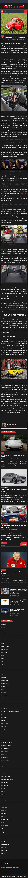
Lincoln (3, 767)
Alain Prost (4, 631)
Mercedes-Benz (6, 776)
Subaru (4, 816)
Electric (4, 692)
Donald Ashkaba (15, 458)
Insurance (4, 733)
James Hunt (5, 736)
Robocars (4, 807)
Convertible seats (10, 420)
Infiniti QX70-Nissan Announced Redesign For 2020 (14, 490)
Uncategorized (5, 844)
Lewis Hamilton (5, 760)
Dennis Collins (5, 683)
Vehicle (4, 847)
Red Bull (4, 801)
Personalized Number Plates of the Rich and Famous (13, 526)
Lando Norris (5, 757)
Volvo (3, 853)
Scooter (4, 810)
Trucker (4, 838)
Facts (6, 523)
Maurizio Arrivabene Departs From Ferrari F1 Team (14, 572)
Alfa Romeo (5, 634)
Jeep (3, 739)
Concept (4, 677)
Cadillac (4, 665)
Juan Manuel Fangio (7, 742)
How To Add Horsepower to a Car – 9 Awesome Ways (4, 543)
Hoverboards (5, 723)
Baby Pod (4, 652)
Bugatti (4, 661)
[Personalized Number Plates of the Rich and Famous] (14, 513)
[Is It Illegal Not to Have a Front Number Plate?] (14, 443)
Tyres (3, 841)
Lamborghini (5, 751)
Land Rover (4, 754)
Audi (3, 643)
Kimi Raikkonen (5, 748)
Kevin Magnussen (6, 745)
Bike (3, 655)
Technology (5, 825)
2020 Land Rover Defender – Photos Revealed (17, 610)
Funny (3, 714)
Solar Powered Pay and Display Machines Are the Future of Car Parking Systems (18, 591)
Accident (4, 624)
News (3, 791)
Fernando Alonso (6, 702)
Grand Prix (4, 717)
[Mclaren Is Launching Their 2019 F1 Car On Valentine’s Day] (5, 602)
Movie (3, 788)
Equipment (4, 696)
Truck (3, 835)
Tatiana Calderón (6, 819)
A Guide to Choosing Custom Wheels (24, 543)
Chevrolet (4, 674)
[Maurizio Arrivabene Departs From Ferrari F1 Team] (14, 560)
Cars (2, 35)
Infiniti (6, 487)
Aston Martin (5, 640)
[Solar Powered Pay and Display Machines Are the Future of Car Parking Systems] (5, 591)
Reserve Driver (5, 804)
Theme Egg (23, 876)
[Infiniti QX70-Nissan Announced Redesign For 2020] (14, 477)
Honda (3, 720)
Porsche (4, 794)
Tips (3, 829)
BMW (3, 658)
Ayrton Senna (5, 649)
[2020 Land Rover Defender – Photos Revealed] (5, 611)
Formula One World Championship (10, 711)
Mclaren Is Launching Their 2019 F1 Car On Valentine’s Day (18, 600)
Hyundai (4, 726)
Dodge (3, 686)
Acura (3, 627)
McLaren (4, 773)
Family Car (16, 420)
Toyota (4, 832)
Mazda (3, 770)
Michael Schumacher (7, 779)
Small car (22, 420)
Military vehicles (6, 782)
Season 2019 (5, 813)
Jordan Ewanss (12, 39)
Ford (3, 705)
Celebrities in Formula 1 (7, 671)
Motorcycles (5, 785)
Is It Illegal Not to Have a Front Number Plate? (13, 456)
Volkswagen (5, 850)
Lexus (3, 764)
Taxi (3, 822)
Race (3, 798)
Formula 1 (3, 570)
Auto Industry (5, 646)
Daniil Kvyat (5, 680)
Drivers (3, 689)
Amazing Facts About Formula (9, 637)
